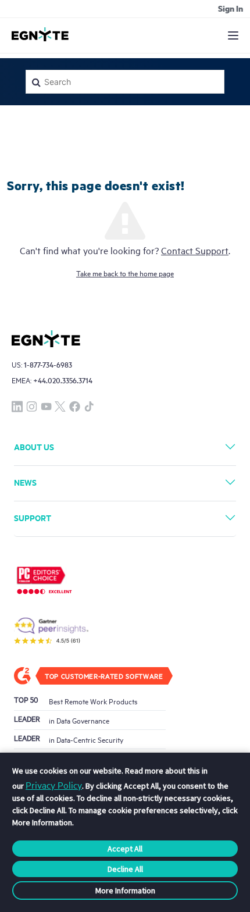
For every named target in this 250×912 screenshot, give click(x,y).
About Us (34, 446)
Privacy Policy (54, 784)
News (25, 482)
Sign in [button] (230, 8)
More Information (125, 890)
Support (32, 517)
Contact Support (194, 250)
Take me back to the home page (125, 273)
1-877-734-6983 (48, 364)
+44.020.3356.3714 (62, 380)
